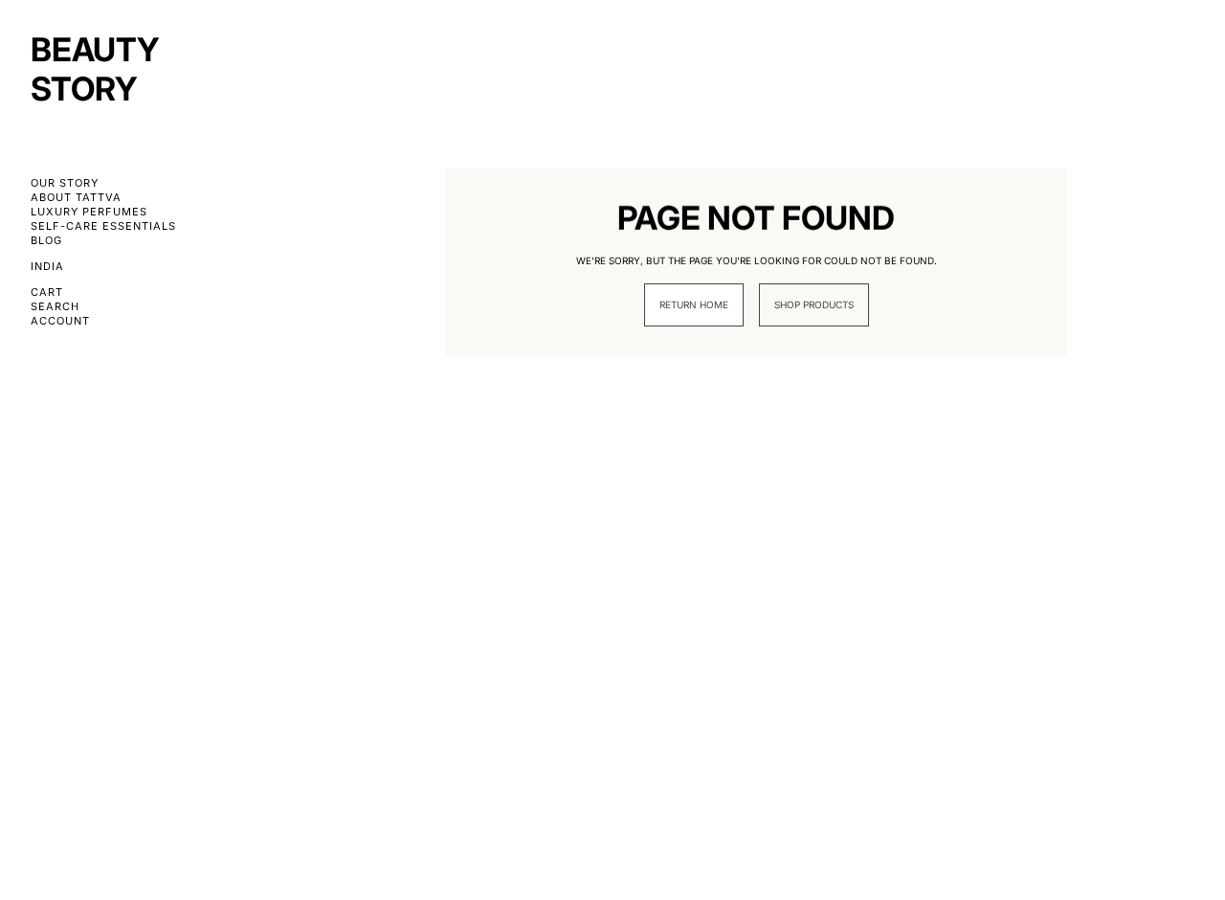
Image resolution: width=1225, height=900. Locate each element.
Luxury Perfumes (89, 212)
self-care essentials (103, 226)
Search (55, 307)
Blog (46, 241)
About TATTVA (76, 197)
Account (60, 321)
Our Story (65, 183)
